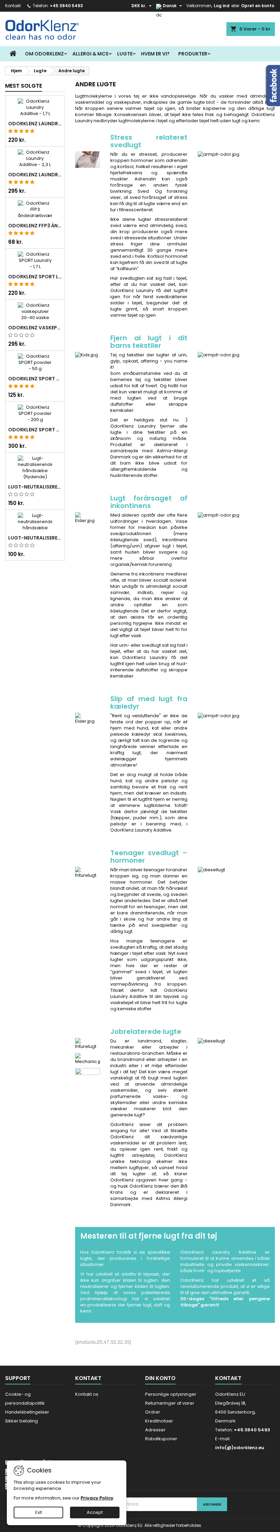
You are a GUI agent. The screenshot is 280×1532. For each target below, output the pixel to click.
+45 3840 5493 (66, 6)
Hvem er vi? (155, 53)
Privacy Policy (97, 1498)
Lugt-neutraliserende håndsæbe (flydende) (35, 487)
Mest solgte (23, 86)
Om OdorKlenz (44, 53)
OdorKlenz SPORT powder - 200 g (35, 429)
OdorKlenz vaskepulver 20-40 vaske (35, 327)
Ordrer (152, 1412)
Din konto (160, 1378)
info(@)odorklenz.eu (239, 1447)
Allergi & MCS (90, 53)
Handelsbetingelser (27, 1412)
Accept (95, 1512)
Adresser (155, 1430)
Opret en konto (257, 6)
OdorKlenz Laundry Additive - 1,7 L (35, 123)
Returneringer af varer (169, 1403)
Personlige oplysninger (170, 1394)
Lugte (124, 53)
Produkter (192, 53)
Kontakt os (86, 1394)
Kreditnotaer (159, 1421)
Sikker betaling (21, 1421)
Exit (38, 1512)
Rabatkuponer (161, 1438)
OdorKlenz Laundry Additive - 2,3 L (35, 174)
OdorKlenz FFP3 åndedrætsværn (35, 225)
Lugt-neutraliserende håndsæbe (35, 538)
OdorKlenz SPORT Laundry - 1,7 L (35, 276)
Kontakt (13, 6)
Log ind (221, 6)
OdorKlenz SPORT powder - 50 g (35, 378)
